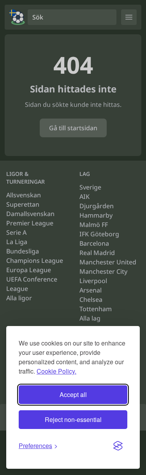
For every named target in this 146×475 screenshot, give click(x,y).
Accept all (73, 394)
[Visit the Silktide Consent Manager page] (118, 445)
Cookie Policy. (56, 371)
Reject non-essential (73, 419)
